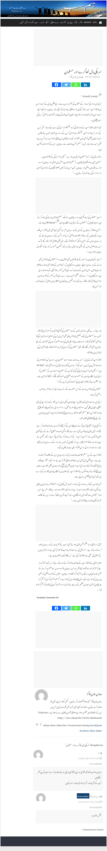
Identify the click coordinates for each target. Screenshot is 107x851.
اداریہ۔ (42, 22)
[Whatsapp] (75, 84)
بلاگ (75, 22)
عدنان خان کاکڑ (75, 76)
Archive (87, 22)
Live (95, 22)
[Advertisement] (68, 47)
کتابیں (21, 22)
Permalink (95, 763)
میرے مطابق (54, 22)
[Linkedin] (85, 84)
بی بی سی (69, 22)
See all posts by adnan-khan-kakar (91, 727)
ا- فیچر (47, 22)
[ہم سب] (53, 9)
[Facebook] (56, 84)
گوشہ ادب (63, 22)
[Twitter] (66, 84)
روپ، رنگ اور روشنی (31, 22)
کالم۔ (80, 22)
